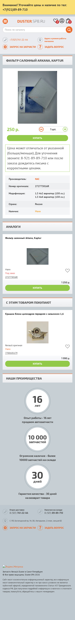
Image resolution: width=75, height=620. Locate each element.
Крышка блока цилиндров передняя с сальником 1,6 (34, 314)
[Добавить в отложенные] (67, 271)
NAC (37, 179)
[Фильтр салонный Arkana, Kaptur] (37, 256)
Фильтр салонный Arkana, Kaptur (23, 238)
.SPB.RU (31, 21)
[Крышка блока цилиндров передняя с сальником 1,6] (37, 332)
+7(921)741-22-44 (19, 39)
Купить (37, 137)
